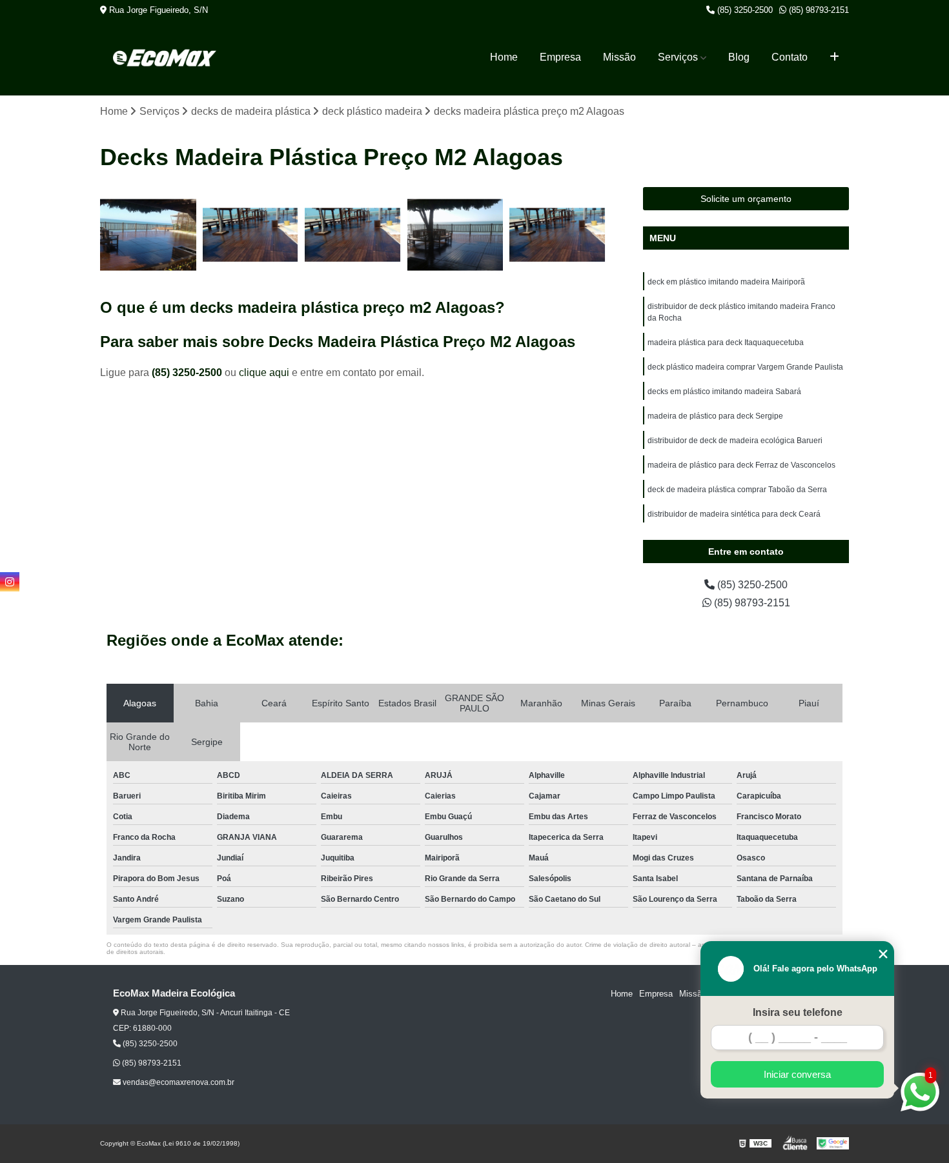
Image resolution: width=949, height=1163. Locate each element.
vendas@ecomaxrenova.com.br (177, 1082)
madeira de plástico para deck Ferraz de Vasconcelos (741, 465)
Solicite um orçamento (745, 199)
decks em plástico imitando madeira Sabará (724, 391)
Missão (619, 57)
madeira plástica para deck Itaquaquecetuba (726, 342)
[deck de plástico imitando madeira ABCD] (455, 235)
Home (504, 57)
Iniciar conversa (797, 1074)
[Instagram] (9, 581)
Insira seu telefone (797, 1012)
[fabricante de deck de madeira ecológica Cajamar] (251, 235)
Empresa (560, 57)
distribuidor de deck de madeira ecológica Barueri (735, 440)
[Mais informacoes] (834, 57)
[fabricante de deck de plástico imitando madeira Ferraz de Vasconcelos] (148, 235)
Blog (739, 57)
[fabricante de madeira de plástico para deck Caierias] (557, 235)
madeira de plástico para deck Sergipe (715, 416)
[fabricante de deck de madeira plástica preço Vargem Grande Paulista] (353, 235)
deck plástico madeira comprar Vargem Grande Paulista (745, 367)
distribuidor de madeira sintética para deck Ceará (734, 514)
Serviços (678, 57)
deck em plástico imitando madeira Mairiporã (726, 281)
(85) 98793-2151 (817, 10)
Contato (789, 57)
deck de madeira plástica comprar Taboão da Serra (737, 489)
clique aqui (264, 372)
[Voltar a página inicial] (164, 57)
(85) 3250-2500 (744, 10)
